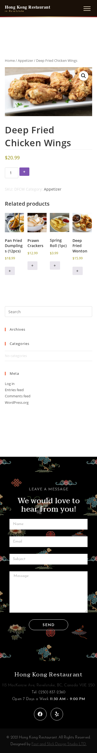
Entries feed (14, 389)
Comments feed (17, 396)
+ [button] (10, 270)
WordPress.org (17, 402)
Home (10, 60)
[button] (83, 76)
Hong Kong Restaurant (48, 674)
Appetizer (25, 60)
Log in (10, 383)
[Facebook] (40, 714)
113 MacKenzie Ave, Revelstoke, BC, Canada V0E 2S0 (48, 685)
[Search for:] (48, 311)
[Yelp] (57, 714)
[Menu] (87, 8)
